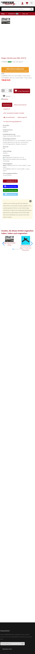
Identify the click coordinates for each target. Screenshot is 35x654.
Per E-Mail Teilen (11, 194)
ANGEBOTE (13, 14)
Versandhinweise (10, 117)
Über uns (25, 14)
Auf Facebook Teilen (11, 186)
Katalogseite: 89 (11, 181)
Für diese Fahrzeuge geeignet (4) (12, 121)
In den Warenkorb (23, 91)
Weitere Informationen (20, 105)
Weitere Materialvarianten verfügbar (16, 70)
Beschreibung (7, 105)
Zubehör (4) (6, 109)
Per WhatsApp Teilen (11, 190)
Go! (22, 644)
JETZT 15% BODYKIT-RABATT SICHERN (13, 113)
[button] (14, 249)
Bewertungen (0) (22, 117)
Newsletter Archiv (7, 649)
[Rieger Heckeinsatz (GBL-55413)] (17, 21)
